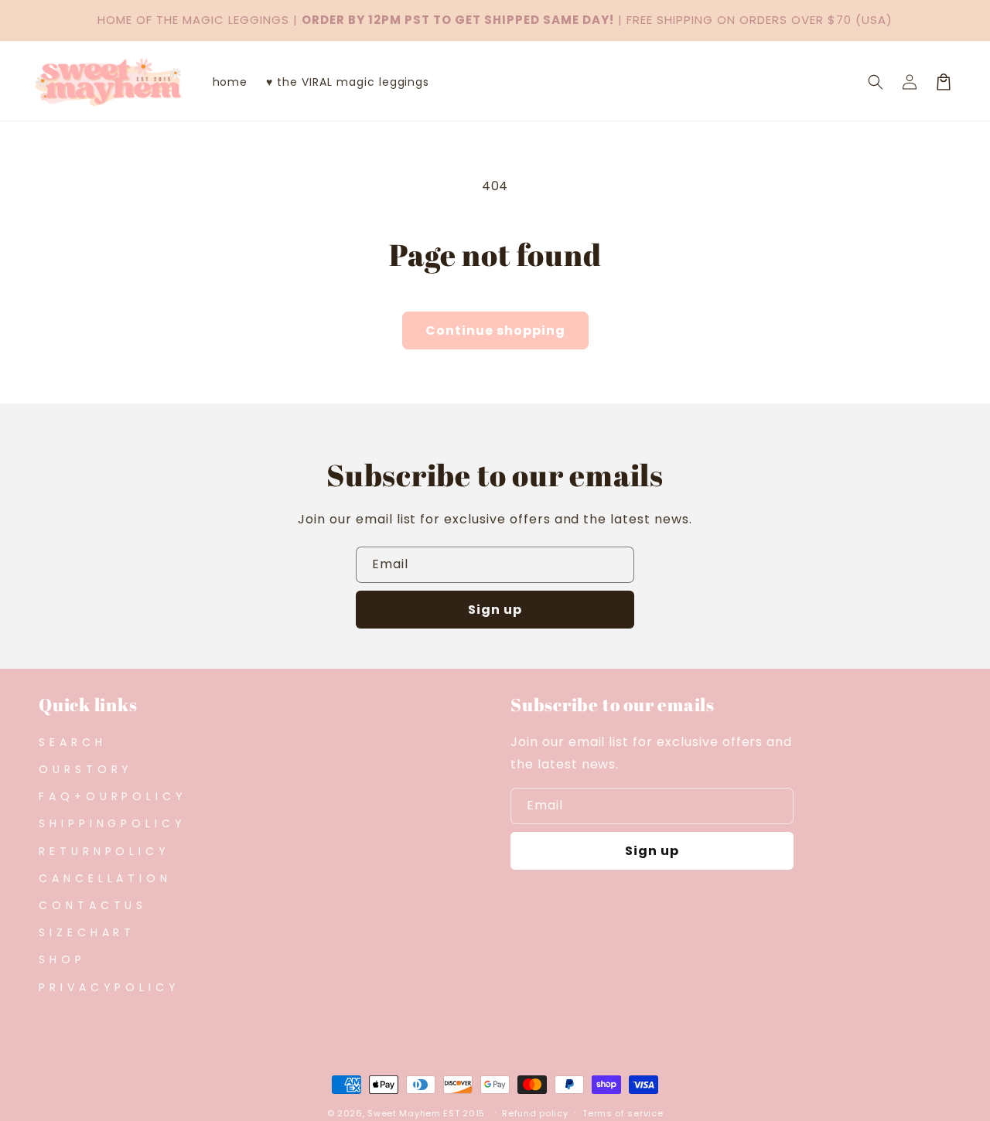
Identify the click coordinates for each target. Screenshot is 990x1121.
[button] (876, 82)
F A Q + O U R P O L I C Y (111, 796)
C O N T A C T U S (91, 905)
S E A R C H (71, 742)
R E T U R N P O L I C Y (102, 851)
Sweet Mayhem (403, 1113)
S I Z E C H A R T (85, 932)
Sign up (495, 609)
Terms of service (622, 1113)
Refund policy (535, 1113)
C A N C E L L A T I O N (103, 878)
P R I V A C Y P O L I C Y (107, 987)
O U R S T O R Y (84, 769)
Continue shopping (495, 330)
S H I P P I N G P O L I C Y (111, 823)
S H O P (60, 959)
